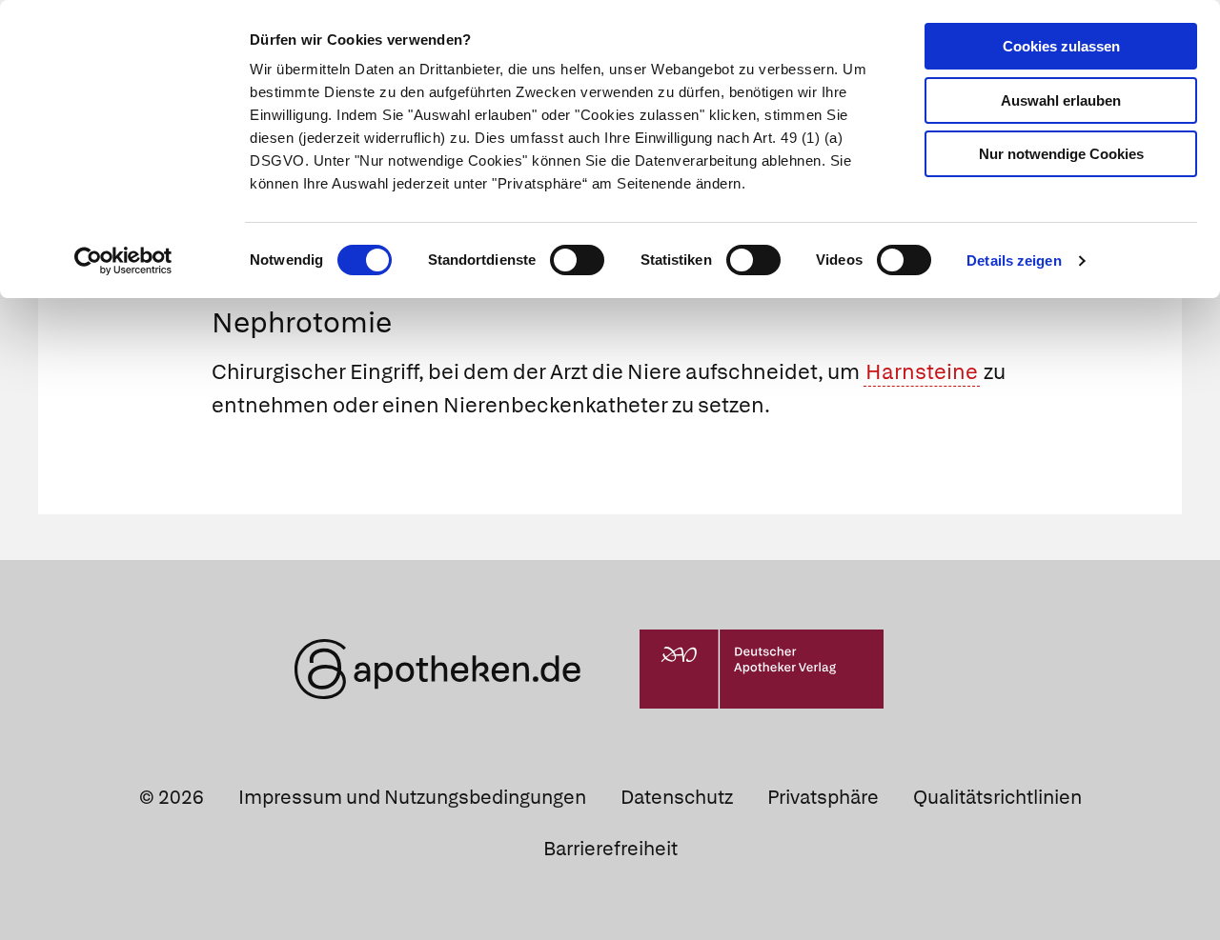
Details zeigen (1013, 260)
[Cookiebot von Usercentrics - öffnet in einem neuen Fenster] (123, 261)
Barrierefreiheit (610, 848)
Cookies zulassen (1061, 46)
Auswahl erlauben (1061, 100)
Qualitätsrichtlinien (997, 797)
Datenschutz (676, 797)
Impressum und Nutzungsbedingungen (412, 797)
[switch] (577, 260)
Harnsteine (921, 372)
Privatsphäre (823, 797)
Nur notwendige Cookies (1061, 154)
